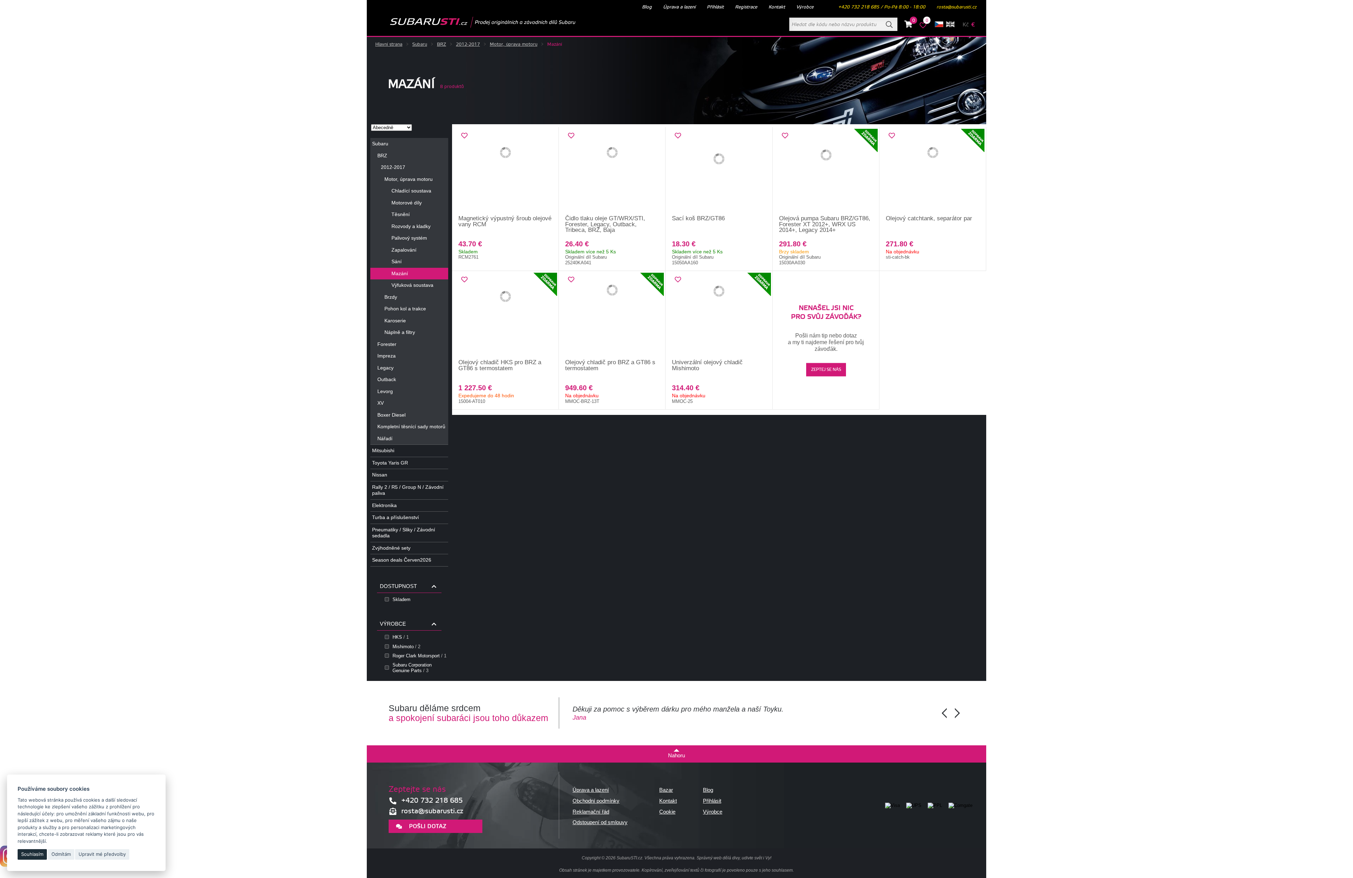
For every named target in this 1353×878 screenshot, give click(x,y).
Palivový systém (409, 238)
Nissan (379, 475)
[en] (950, 24)
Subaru (419, 44)
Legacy (385, 368)
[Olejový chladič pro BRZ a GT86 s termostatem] (612, 315)
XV (380, 403)
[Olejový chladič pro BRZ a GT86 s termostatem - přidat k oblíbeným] (571, 279)
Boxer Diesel (391, 415)
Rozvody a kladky (411, 226)
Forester (386, 344)
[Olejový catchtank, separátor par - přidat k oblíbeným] (892, 135)
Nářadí (385, 438)
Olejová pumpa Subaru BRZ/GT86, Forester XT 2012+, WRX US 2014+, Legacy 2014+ (824, 224)
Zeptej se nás (826, 370)
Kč (966, 24)
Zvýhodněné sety (391, 548)
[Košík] (908, 25)
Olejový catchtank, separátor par (929, 218)
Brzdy (390, 297)
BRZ (441, 44)
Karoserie (395, 320)
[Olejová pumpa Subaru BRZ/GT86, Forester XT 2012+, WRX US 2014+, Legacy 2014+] (826, 171)
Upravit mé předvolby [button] (102, 854)
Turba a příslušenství (395, 517)
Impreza (386, 356)
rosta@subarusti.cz (956, 7)
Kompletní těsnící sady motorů (411, 426)
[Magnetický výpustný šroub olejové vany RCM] (505, 171)
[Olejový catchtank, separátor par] (932, 171)
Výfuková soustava (412, 285)
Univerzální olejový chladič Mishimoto (707, 365)
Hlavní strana (388, 44)
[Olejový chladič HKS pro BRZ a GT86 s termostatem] (505, 315)
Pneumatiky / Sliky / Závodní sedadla (403, 533)
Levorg (385, 391)
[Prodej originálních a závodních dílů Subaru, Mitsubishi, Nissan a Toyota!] (471, 22)
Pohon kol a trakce (405, 308)
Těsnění (400, 214)
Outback (386, 379)
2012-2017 (468, 44)
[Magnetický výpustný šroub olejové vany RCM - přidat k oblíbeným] (464, 135)
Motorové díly (406, 203)
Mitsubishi (383, 450)
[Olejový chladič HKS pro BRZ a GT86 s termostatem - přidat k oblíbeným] (464, 279)
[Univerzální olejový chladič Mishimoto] (719, 315)
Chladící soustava (411, 191)
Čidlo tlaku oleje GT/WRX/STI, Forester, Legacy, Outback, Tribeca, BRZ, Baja (605, 224)
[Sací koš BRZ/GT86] (719, 171)
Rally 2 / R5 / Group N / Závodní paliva (408, 490)
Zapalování (403, 250)
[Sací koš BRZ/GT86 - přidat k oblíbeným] (678, 135)
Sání (396, 261)
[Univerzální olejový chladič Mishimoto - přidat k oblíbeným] (678, 279)
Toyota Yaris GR (390, 463)
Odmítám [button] (61, 854)
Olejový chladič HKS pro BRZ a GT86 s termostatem (499, 365)
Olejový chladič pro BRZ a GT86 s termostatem (610, 365)
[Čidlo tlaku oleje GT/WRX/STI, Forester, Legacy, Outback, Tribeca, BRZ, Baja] (612, 171)
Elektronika (384, 505)
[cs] (939, 24)
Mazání (399, 273)
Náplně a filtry (399, 332)
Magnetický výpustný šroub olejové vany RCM (504, 221)
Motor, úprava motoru (513, 44)
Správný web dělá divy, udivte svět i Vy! (734, 857)
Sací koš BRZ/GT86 (698, 218)
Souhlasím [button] (32, 854)
